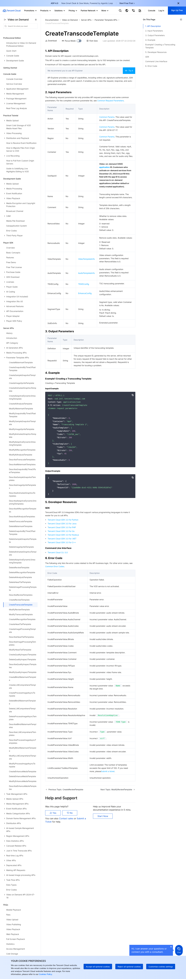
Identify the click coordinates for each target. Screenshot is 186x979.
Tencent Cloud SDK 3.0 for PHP (62, 527)
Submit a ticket (108, 771)
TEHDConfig (83, 284)
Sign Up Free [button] (177, 10)
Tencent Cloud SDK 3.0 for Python (63, 520)
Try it (131, 70)
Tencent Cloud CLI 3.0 (58, 552)
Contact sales (66, 818)
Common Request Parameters (110, 100)
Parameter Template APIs (106, 20)
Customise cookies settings (161, 966)
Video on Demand (70, 20)
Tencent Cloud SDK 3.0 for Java (62, 523)
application (104, 167)
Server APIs (86, 20)
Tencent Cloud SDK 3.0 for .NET (62, 538)
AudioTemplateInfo (86, 273)
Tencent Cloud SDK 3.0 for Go (61, 531)
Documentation (52, 20)
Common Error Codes (54, 566)
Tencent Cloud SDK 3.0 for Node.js (63, 535)
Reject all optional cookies (129, 966)
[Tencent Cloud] (11, 10)
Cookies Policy (45, 974)
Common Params (106, 117)
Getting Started (10, 68)
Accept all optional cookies (98, 966)
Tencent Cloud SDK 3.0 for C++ (62, 542)
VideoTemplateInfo (86, 259)
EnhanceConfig (85, 293)
